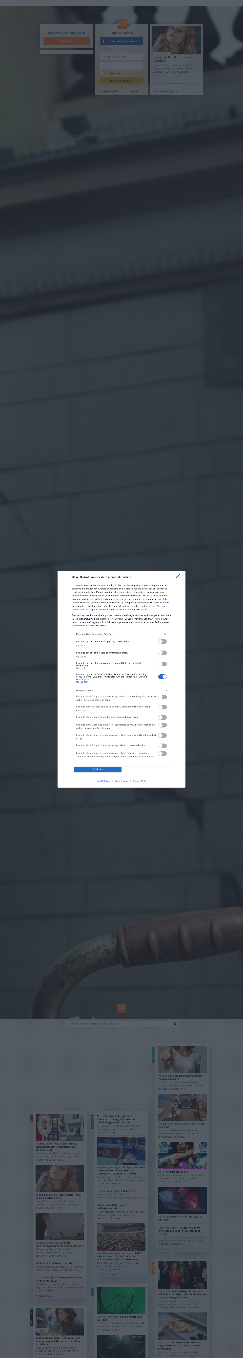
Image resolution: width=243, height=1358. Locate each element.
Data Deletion (103, 781)
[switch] (162, 641)
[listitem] (121, 634)
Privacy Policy (140, 781)
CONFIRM (98, 769)
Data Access (121, 781)
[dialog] (121, 679)
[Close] (179, 577)
